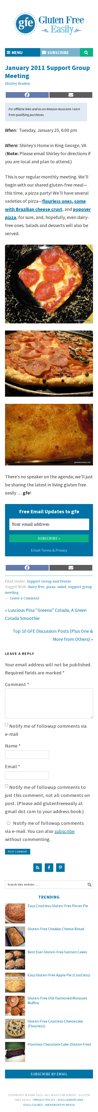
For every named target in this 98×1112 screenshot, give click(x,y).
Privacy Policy (44, 1100)
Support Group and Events (49, 581)
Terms (46, 550)
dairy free (36, 587)
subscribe (64, 831)
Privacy (61, 550)
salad (61, 587)
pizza (50, 587)
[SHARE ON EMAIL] (71, 95)
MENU (17, 52)
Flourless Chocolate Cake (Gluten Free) (59, 1044)
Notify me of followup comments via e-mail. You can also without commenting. (44, 831)
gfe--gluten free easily (49, 20)
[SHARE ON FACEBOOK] (27, 95)
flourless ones (57, 201)
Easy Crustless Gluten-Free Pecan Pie (58, 905)
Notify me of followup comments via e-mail (46, 730)
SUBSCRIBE (57, 52)
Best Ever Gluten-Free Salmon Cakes (57, 951)
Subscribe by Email (49, 1074)
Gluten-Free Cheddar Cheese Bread (56, 928)
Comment (17, 684)
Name (13, 746)
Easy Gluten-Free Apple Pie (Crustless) (59, 975)
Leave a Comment (24, 598)
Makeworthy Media (60, 1105)
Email (12, 766)
